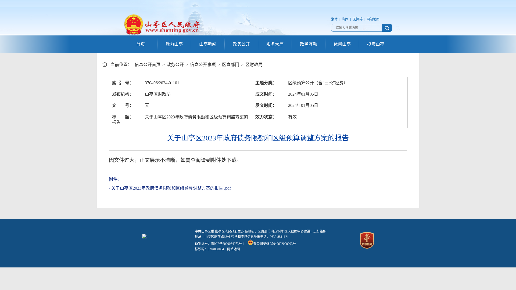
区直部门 (230, 64)
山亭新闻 (207, 44)
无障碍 (358, 19)
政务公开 (241, 44)
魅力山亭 (174, 44)
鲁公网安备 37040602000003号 (274, 244)
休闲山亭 (342, 44)
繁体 (334, 19)
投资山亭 (375, 44)
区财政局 (254, 64)
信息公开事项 (203, 64)
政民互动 (308, 44)
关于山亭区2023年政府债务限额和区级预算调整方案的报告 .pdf (171, 188)
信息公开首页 (147, 64)
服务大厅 (275, 44)
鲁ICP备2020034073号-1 (228, 244)
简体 (345, 19)
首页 (140, 44)
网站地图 (373, 19)
